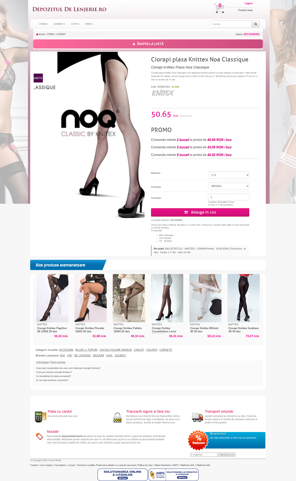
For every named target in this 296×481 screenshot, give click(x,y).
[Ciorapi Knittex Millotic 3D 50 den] (205, 298)
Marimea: (156, 173)
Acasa (41, 34)
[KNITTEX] (163, 92)
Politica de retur (145, 465)
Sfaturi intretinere (163, 465)
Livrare (72, 465)
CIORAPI (60, 34)
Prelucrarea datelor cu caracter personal (116, 465)
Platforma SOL (187, 465)
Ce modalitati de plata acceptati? (53, 376)
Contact (34, 465)
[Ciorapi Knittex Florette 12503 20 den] (91, 298)
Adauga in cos (203, 212)
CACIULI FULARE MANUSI (115, 350)
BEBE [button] (88, 24)
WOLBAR (98, 355)
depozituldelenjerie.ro (74, 436)
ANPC (176, 465)
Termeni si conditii (86, 465)
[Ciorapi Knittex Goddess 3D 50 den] (244, 298)
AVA (62, 355)
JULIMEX (120, 355)
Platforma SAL (203, 465)
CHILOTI (139, 350)
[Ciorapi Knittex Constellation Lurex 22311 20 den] (167, 298)
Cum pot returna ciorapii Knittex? (54, 372)
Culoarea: (156, 187)
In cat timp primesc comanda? (52, 380)
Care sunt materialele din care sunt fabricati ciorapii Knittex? (68, 368)
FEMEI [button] (42, 24)
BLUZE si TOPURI (86, 350)
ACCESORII (66, 350)
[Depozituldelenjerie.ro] (69, 9)
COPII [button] (74, 24)
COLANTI (151, 350)
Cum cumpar (46, 465)
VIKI (69, 355)
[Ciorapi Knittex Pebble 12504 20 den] (129, 298)
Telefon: (247, 34)
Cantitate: (156, 198)
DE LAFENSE (82, 355)
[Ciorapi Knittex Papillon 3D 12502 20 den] (52, 298)
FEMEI (50, 34)
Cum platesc (60, 465)
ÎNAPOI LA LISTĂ (150, 44)
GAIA (109, 355)
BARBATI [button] (58, 24)
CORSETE (165, 350)
